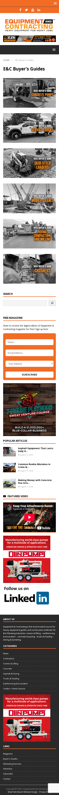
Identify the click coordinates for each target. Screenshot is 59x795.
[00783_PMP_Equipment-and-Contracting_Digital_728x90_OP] (29, 40)
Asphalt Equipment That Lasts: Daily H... (35, 450)
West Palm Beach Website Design (22, 792)
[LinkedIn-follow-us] (26, 603)
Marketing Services (12, 763)
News (5, 653)
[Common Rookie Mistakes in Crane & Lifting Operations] (9, 467)
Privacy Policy (45, 792)
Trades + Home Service (14, 688)
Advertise (7, 768)
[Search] (52, 303)
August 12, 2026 (26, 455)
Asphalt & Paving (11, 673)
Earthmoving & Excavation (15, 683)
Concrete (7, 668)
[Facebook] (20, 10)
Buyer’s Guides (10, 758)
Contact (6, 778)
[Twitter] (26, 10)
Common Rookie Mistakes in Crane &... (34, 466)
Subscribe (8, 773)
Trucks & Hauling (11, 678)
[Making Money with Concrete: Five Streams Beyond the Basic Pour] (9, 483)
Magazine (8, 753)
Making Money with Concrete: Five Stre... (35, 481)
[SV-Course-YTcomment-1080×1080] (29, 434)
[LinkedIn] (39, 10)
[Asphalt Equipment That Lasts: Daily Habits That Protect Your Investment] (9, 451)
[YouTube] (32, 10)
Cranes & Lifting (10, 663)
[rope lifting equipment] (26, 581)
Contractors (8, 658)
